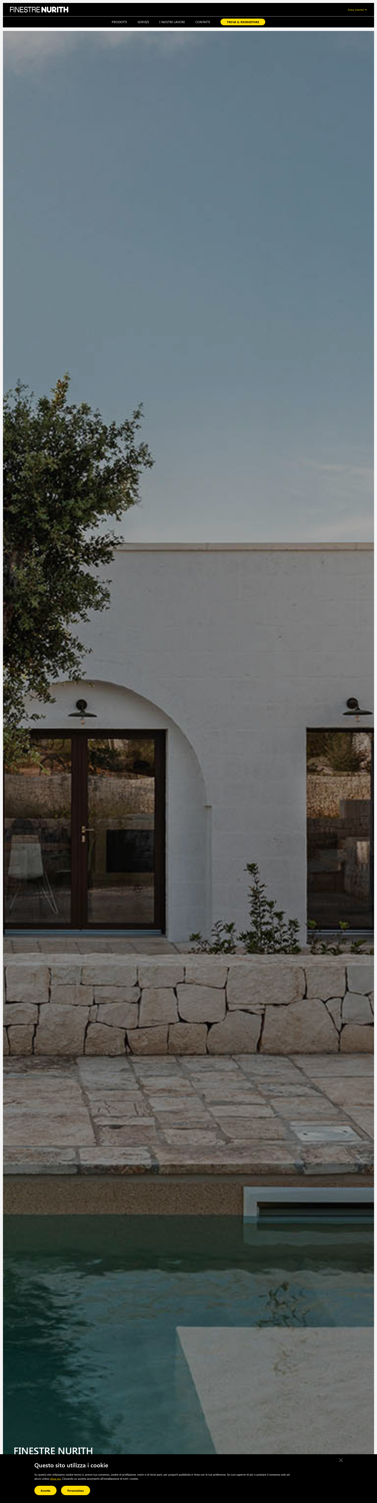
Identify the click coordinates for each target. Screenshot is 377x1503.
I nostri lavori (172, 22)
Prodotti (119, 22)
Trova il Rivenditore (243, 22)
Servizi (143, 22)
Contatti (202, 22)
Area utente (356, 10)
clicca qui (55, 1478)
